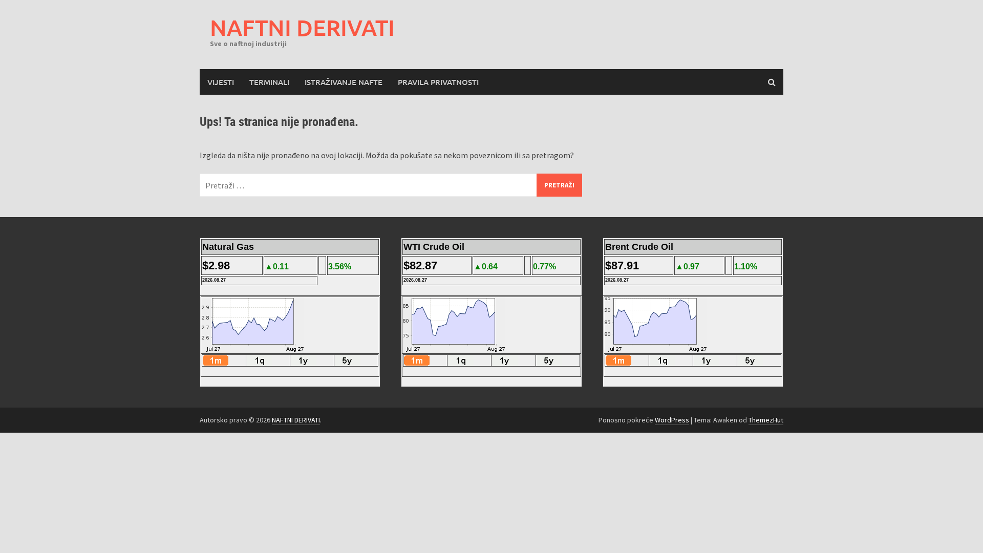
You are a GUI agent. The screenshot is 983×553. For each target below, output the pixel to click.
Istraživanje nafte (343, 82)
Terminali (269, 82)
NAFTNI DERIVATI (302, 27)
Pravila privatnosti (438, 82)
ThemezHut (766, 419)
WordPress (672, 419)
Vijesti (220, 82)
